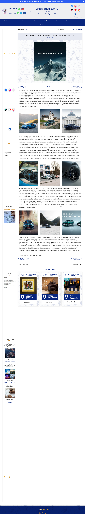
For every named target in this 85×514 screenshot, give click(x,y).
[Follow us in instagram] (75, 6)
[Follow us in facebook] (71, 6)
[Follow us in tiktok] (71, 10)
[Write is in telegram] (21, 13)
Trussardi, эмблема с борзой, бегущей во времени (52, 296)
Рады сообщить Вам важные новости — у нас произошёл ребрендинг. (41, 1)
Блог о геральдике (9, 142)
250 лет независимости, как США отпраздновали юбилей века (9, 344)
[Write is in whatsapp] (19, 9)
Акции (5, 146)
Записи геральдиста (9, 150)
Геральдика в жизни (9, 148)
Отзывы (9, 273)
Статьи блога (10, 339)
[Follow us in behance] (75, 13)
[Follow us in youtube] (75, 10)
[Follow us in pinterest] (79, 6)
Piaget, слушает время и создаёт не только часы (74, 297)
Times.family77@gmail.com (75, 17)
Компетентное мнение (7, 153)
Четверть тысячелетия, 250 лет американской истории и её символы (9, 366)
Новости (6, 155)
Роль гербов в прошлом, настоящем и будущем (29, 296)
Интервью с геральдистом (9, 386)
